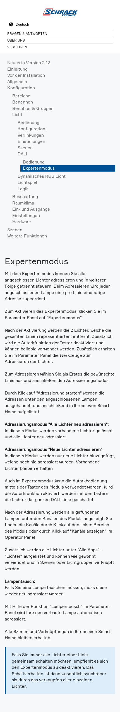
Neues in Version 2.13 (29, 62)
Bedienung (28, 122)
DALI (22, 154)
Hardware (21, 221)
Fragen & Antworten (27, 34)
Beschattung (25, 196)
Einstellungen (31, 141)
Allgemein (17, 81)
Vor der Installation (26, 75)
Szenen (25, 147)
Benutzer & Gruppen (33, 108)
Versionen (17, 47)
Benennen (22, 102)
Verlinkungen (31, 135)
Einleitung (17, 69)
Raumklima (23, 203)
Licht (17, 114)
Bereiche (21, 95)
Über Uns (16, 40)
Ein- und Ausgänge (31, 209)
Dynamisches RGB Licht (42, 176)
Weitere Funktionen (27, 236)
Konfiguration (21, 87)
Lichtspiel (27, 182)
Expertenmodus (39, 168)
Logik (23, 188)
